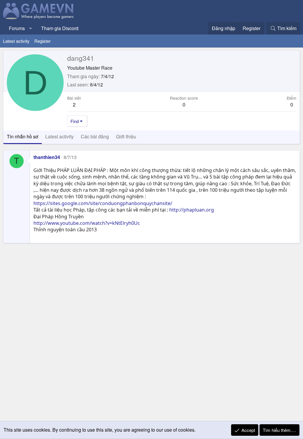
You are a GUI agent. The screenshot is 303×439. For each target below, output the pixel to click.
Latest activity (16, 41)
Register (42, 41)
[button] (31, 28)
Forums (17, 28)
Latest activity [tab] (59, 136)
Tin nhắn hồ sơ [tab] (22, 136)
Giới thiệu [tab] (126, 136)
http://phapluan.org (191, 210)
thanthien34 (46, 157)
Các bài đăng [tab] (95, 136)
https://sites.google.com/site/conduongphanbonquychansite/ (102, 203)
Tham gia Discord (59, 28)
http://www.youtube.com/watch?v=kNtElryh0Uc (86, 223)
